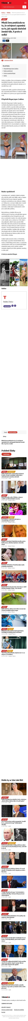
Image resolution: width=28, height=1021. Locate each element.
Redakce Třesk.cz (6, 38)
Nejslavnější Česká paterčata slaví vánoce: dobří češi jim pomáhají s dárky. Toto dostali (13, 587)
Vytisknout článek (8, 60)
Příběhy (8, 12)
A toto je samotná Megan (9, 73)
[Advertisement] (14, 175)
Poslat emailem (12, 432)
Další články (6, 454)
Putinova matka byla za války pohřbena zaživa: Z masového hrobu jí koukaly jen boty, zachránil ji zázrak (13, 846)
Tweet (5, 432)
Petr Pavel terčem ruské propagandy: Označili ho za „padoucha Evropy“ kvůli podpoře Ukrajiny (13, 823)
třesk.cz (3, 12)
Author (5, 75)
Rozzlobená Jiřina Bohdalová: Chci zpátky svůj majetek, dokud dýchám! (13, 916)
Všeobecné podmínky (19, 1010)
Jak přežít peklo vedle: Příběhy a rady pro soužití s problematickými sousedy (12, 498)
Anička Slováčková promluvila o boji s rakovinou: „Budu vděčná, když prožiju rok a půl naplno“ (13, 800)
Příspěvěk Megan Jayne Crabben (11, 68)
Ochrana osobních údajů (6, 1010)
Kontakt (3, 1012)
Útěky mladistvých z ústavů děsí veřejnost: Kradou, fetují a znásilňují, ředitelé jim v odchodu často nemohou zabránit (12, 475)
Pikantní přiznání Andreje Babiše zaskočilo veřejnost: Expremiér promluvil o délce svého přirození (13, 986)
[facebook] (4, 41)
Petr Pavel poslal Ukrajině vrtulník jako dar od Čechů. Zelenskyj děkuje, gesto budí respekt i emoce (13, 939)
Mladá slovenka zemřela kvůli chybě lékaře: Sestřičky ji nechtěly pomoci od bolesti (12, 631)
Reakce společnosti (8, 71)
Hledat (24, 7)
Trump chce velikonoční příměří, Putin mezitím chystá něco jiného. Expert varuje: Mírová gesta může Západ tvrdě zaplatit (13, 963)
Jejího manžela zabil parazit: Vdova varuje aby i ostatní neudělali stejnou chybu (13, 609)
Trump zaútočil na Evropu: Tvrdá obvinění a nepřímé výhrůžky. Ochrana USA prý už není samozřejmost (12, 893)
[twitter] (7, 41)
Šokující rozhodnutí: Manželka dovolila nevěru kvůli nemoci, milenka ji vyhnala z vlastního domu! (13, 542)
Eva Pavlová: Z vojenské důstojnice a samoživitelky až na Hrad (11, 520)
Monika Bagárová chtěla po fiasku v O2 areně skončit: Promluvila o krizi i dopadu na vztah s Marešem (13, 870)
